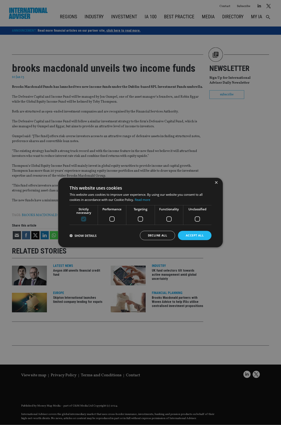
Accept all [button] (195, 235)
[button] (83, 235)
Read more (142, 199)
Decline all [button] (157, 235)
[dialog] (140, 212)
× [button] (216, 182)
